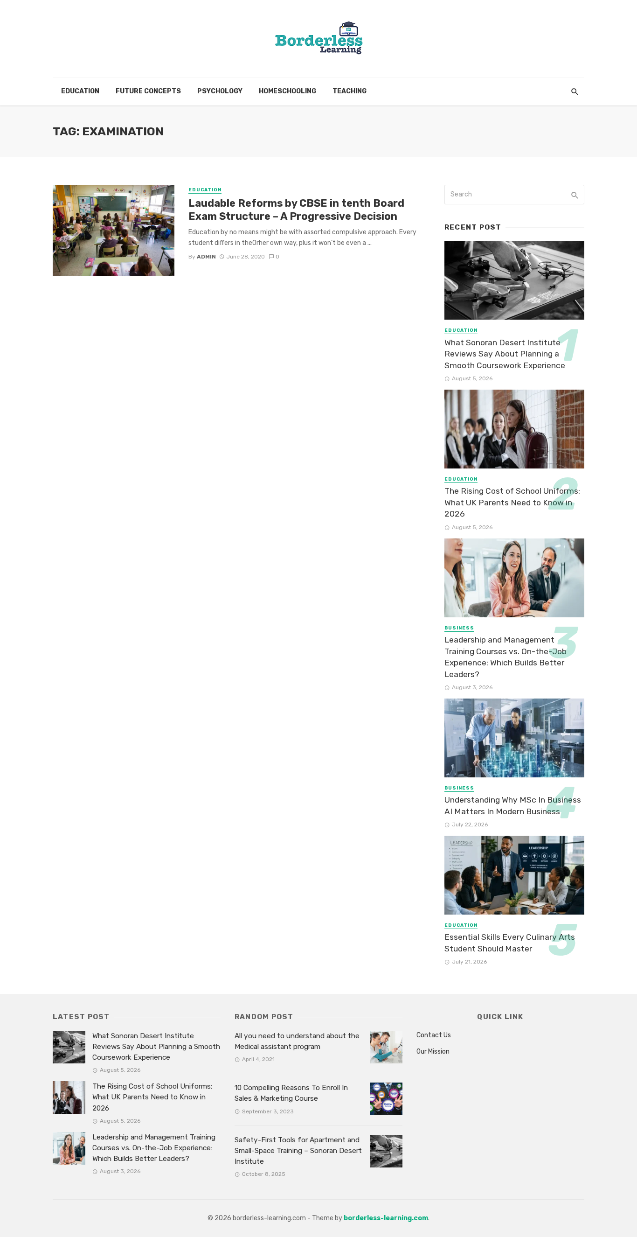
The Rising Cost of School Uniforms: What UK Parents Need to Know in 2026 (512, 502)
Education (80, 91)
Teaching (349, 91)
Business (459, 628)
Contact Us (433, 1035)
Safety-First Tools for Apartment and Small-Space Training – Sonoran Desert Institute (298, 1151)
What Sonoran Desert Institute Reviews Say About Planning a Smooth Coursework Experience (504, 354)
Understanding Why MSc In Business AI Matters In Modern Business (512, 805)
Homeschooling (287, 91)
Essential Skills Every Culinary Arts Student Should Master (509, 942)
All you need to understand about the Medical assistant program (297, 1041)
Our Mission (433, 1051)
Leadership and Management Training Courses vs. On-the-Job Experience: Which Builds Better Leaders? (505, 657)
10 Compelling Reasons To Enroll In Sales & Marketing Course (291, 1093)
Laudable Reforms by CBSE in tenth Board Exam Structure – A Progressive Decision (296, 209)
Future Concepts (148, 91)
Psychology (219, 91)
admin (206, 256)
